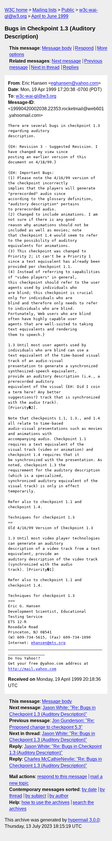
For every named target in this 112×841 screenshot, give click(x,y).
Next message (66, 61)
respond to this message (62, 776)
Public (67, 9)
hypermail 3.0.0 (83, 819)
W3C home (16, 9)
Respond (84, 48)
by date (89, 789)
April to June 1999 (49, 16)
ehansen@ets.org (48, 643)
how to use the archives (45, 802)
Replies (71, 67)
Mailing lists (44, 9)
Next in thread (45, 67)
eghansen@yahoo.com (74, 83)
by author (58, 795)
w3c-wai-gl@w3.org (36, 96)
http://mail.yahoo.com (32, 669)
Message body (57, 48)
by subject (35, 795)
